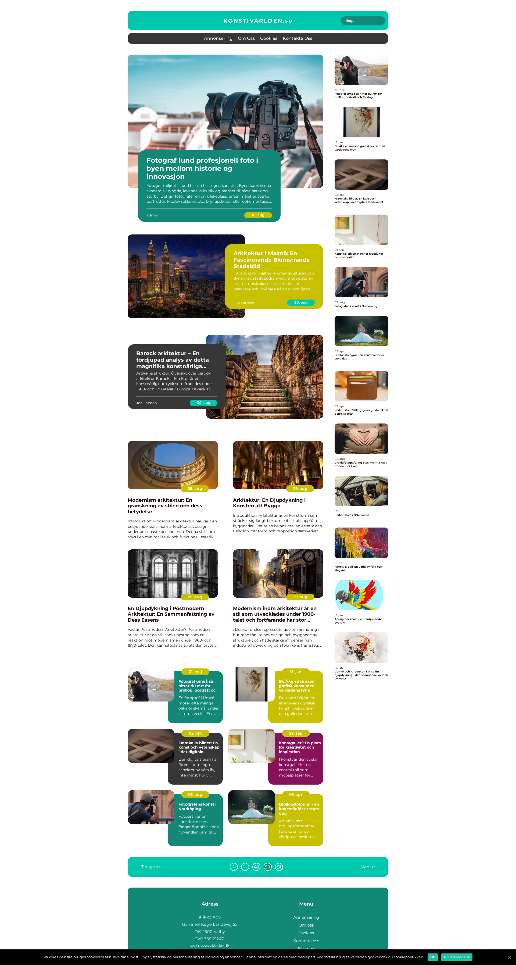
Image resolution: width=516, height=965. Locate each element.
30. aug (301, 302)
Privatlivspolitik (457, 957)
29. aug (195, 488)
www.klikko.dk (215, 945)
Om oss (246, 38)
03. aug (195, 794)
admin (152, 215)
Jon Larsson (244, 303)
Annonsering (218, 38)
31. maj (195, 671)
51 (279, 867)
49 (256, 867)
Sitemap (306, 948)
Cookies (268, 38)
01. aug (258, 215)
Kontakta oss (297, 38)
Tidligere (150, 866)
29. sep (296, 733)
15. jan (296, 671)
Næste (367, 866)
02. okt (195, 733)
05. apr (295, 794)
